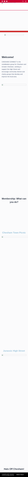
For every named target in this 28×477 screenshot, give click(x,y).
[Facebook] (2, 1)
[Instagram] (6, 1)
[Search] (23, 1)
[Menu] (25, 1)
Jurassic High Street (14, 351)
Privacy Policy (20, 474)
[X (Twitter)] (4, 1)
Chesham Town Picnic (14, 232)
